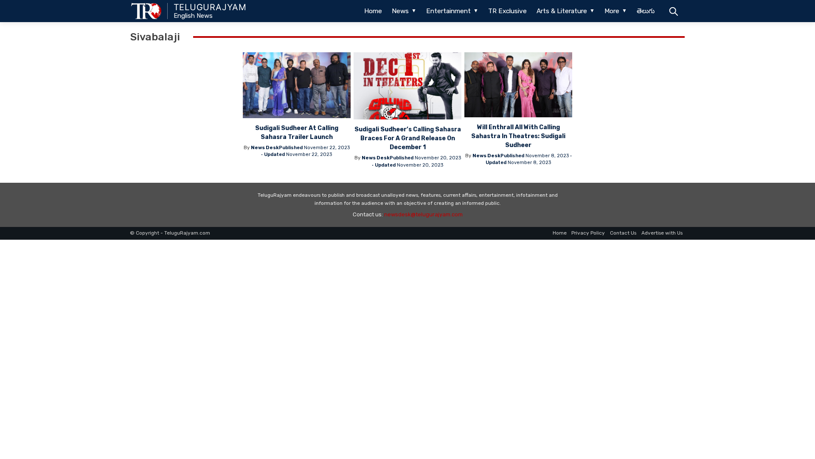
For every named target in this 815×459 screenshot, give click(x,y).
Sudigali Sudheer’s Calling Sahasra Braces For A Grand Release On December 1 (407, 138)
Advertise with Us (662, 233)
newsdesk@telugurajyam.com (423, 214)
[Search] (673, 11)
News (400, 11)
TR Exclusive (507, 11)
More (611, 11)
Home (373, 11)
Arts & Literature (562, 11)
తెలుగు (646, 11)
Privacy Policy (588, 233)
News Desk (265, 147)
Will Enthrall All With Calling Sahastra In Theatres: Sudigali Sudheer (518, 136)
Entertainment (448, 11)
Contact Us (623, 233)
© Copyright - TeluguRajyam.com (170, 233)
